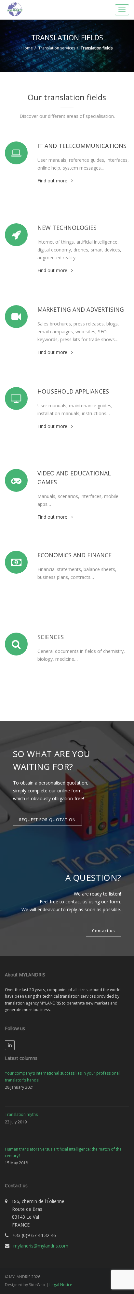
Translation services (56, 48)
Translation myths (21, 1114)
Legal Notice (60, 1284)
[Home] (15, 8)
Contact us (103, 931)
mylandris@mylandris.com (40, 1246)
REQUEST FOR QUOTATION (47, 820)
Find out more (52, 180)
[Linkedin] (10, 1045)
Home (27, 48)
